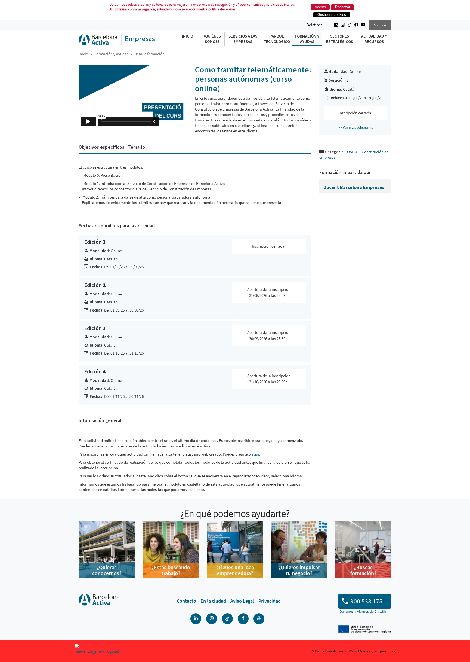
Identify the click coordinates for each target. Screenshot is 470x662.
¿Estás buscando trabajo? (170, 570)
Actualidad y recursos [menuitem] (374, 38)
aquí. (256, 454)
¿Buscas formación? (363, 570)
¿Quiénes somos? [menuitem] (212, 38)
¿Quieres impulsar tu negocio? (299, 570)
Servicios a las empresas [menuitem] (242, 38)
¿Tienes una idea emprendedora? (235, 570)
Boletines (314, 24)
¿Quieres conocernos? (107, 570)
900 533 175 (366, 601)
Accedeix (380, 25)
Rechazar (342, 7)
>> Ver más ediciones (355, 127)
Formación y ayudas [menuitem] (307, 38)
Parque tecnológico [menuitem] (277, 38)
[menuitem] (186, 601)
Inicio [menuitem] (187, 36)
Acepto (320, 7)
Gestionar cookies (331, 15)
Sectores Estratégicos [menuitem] (339, 38)
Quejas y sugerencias (376, 651)
